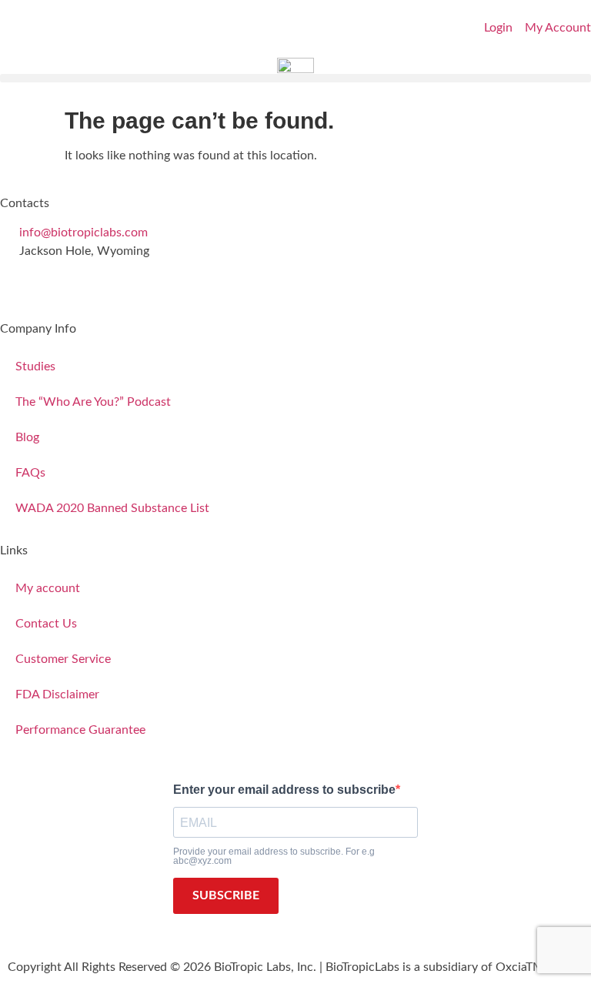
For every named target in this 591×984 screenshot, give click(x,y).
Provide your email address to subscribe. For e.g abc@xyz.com (274, 856)
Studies (35, 366)
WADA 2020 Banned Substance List (112, 508)
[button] (295, 78)
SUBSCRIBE (225, 895)
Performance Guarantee (80, 730)
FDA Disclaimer (57, 694)
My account (47, 588)
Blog (27, 437)
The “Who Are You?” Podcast (93, 402)
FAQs (30, 473)
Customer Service (63, 659)
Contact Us (46, 624)
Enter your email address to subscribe (284, 790)
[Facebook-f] (19, 279)
